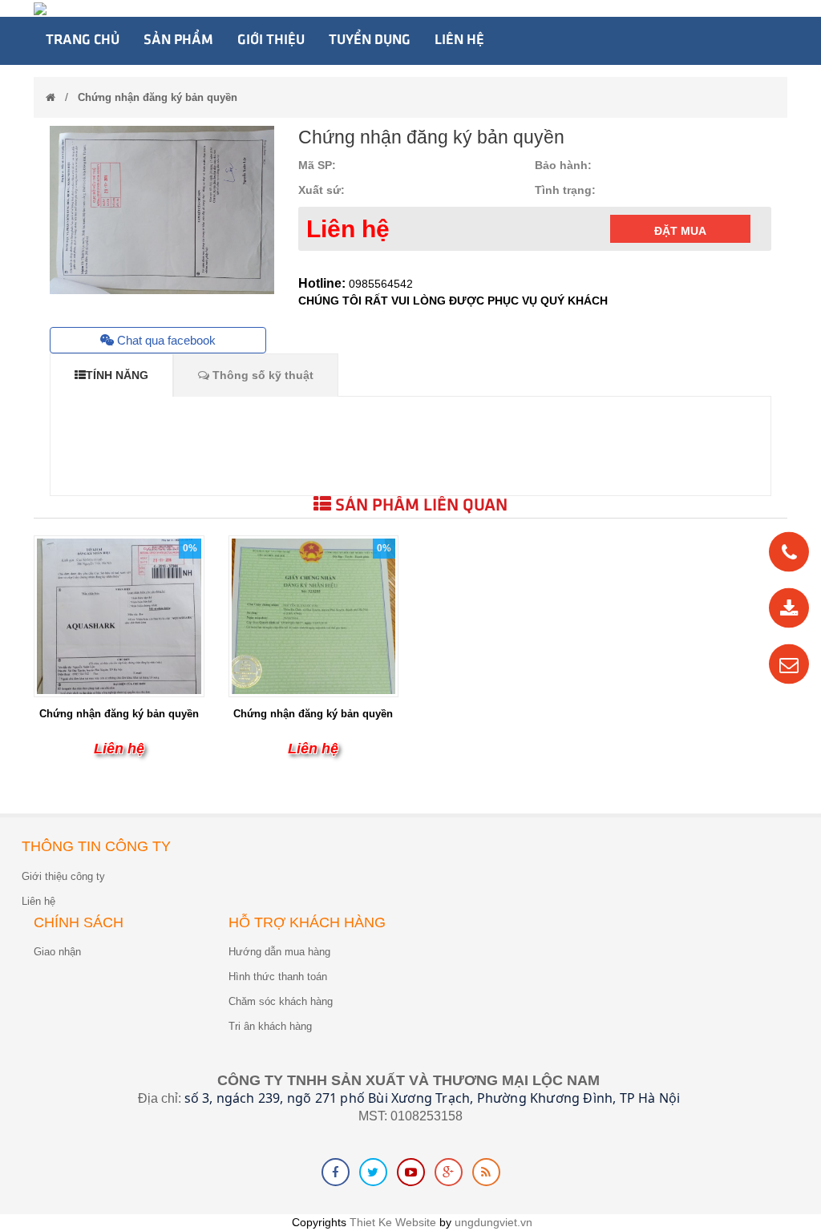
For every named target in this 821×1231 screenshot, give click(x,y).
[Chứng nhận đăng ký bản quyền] (119, 647)
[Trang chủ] (50, 97)
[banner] (40, 8)
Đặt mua (680, 230)
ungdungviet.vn (493, 1222)
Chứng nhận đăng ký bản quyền (157, 97)
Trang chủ (82, 40)
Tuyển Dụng (369, 40)
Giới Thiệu (271, 40)
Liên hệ (459, 40)
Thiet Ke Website (393, 1222)
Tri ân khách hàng (270, 1026)
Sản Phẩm (178, 40)
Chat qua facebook (165, 340)
